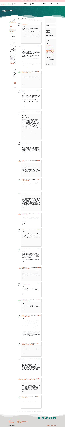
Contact (51, 3)
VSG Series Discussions (50, 51)
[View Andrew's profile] (19, 24)
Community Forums (20, 417)
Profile (11, 26)
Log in (11, 59)
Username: (48, 21)
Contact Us (11, 417)
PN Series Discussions (50, 46)
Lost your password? (10, 62)
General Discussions (49, 45)
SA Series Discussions (50, 53)
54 (39, 20)
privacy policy (14, 83)
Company (44, 3)
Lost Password (51, 33)
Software (25, 3)
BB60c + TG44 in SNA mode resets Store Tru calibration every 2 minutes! (31, 379)
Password (10, 49)
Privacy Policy (48, 425)
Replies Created (12, 29)
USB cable (39, 229)
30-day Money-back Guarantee (22, 421)
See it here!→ (41, 0)
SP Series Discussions (50, 49)
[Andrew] (12, 25)
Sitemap (18, 420)
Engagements (12, 31)
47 (35, 20)
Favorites (11, 33)
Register (47, 33)
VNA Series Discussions (50, 50)
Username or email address (10, 44)
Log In (48, 31)
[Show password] (10, 51)
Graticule (38, 248)
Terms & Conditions (53, 425)
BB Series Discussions (50, 52)
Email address (14, 42)
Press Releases (11, 422)
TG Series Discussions (50, 55)
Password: (47, 25)
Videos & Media (19, 422)
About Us (10, 420)
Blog (9, 421)
